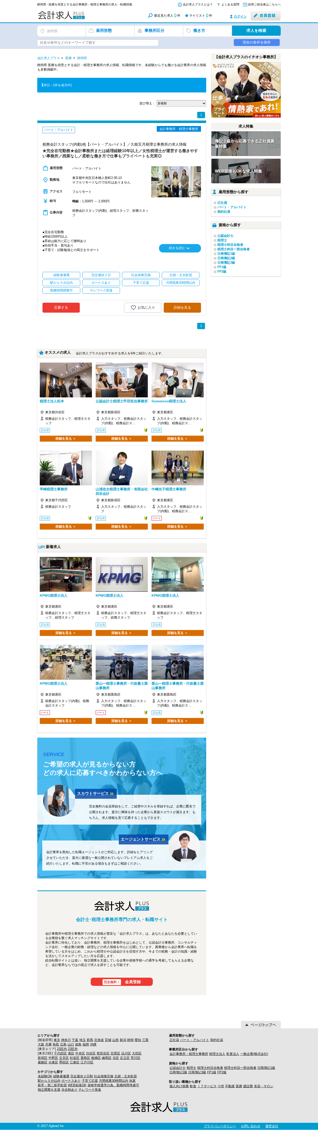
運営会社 (271, 1126)
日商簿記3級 (226, 262)
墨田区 (64, 1062)
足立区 (125, 1058)
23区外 (73, 1049)
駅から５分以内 (49, 1081)
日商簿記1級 (226, 253)
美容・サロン (263, 1086)
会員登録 (122, 982)
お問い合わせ (250, 1126)
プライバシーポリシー (220, 1126)
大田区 (137, 1053)
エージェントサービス (143, 839)
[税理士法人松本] (66, 380)
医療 (239, 1086)
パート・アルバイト (231, 207)
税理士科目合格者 (230, 245)
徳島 (78, 1044)
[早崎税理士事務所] (66, 468)
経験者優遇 (61, 1076)
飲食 (193, 1086)
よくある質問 (230, 4)
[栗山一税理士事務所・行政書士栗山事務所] (122, 662)
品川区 (126, 1053)
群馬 (90, 1040)
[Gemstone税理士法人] (178, 380)
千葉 (75, 1040)
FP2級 (222, 271)
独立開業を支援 (49, 1089)
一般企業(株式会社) (254, 1054)
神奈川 (66, 1040)
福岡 (85, 1044)
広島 (63, 1044)
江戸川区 (86, 1062)
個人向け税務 (179, 1086)
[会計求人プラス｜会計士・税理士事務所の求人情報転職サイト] (79, 18)
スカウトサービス (96, 794)
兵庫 (48, 1044)
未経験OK (45, 1076)
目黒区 (115, 1053)
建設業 (248, 1086)
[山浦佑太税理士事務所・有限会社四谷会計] (122, 468)
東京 (57, 1040)
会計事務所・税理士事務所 (188, 1054)
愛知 (138, 1040)
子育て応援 (90, 1081)
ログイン (240, 16)
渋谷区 (91, 1053)
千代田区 (60, 1053)
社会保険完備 (103, 1076)
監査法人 (232, 1054)
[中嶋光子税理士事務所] (178, 468)
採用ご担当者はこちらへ (264, 4)
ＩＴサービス (207, 1086)
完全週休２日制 (81, 1076)
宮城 (108, 1040)
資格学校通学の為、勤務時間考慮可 (113, 1085)
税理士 (222, 240)
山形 (115, 1040)
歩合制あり (69, 1089)
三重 (145, 1040)
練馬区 (107, 1058)
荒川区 (135, 1058)
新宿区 (42, 1058)
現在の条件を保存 (257, 42)
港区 (71, 1053)
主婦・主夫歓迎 (125, 1076)
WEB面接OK (77, 1085)
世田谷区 (103, 1053)
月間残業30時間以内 (113, 1081)
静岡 (130, 1040)
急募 (132, 1081)
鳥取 (56, 1044)
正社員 (222, 203)
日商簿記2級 (226, 258)
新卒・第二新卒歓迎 (52, 1085)
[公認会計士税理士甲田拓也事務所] (122, 380)
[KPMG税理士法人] (66, 574)
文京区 (64, 1058)
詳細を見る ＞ (66, 438)
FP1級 (222, 267)
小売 (221, 1086)
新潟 (123, 1040)
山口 (71, 1044)
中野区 (53, 1058)
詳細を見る (182, 307)
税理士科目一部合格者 (233, 249)
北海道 (99, 1040)
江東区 (75, 1062)
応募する (61, 307)
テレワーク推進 (90, 1089)
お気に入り (146, 307)
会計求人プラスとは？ (198, 4)
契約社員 (223, 211)
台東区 (53, 1062)
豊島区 (85, 1058)
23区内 (62, 1049)
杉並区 (75, 1058)
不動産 (230, 1086)
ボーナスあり (71, 1081)
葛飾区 (42, 1062)
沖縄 (93, 1044)
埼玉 (82, 1040)
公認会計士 (225, 236)
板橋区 (96, 1058)
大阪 (41, 1044)
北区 (116, 1058)
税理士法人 (217, 1054)
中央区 (80, 1053)
